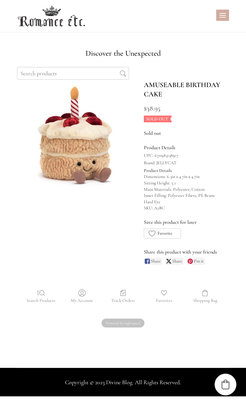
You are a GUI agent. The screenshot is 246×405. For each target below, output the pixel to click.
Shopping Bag (205, 300)
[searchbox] (73, 73)
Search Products (41, 300)
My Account (82, 300)
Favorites (164, 300)
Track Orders (123, 300)
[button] (162, 233)
